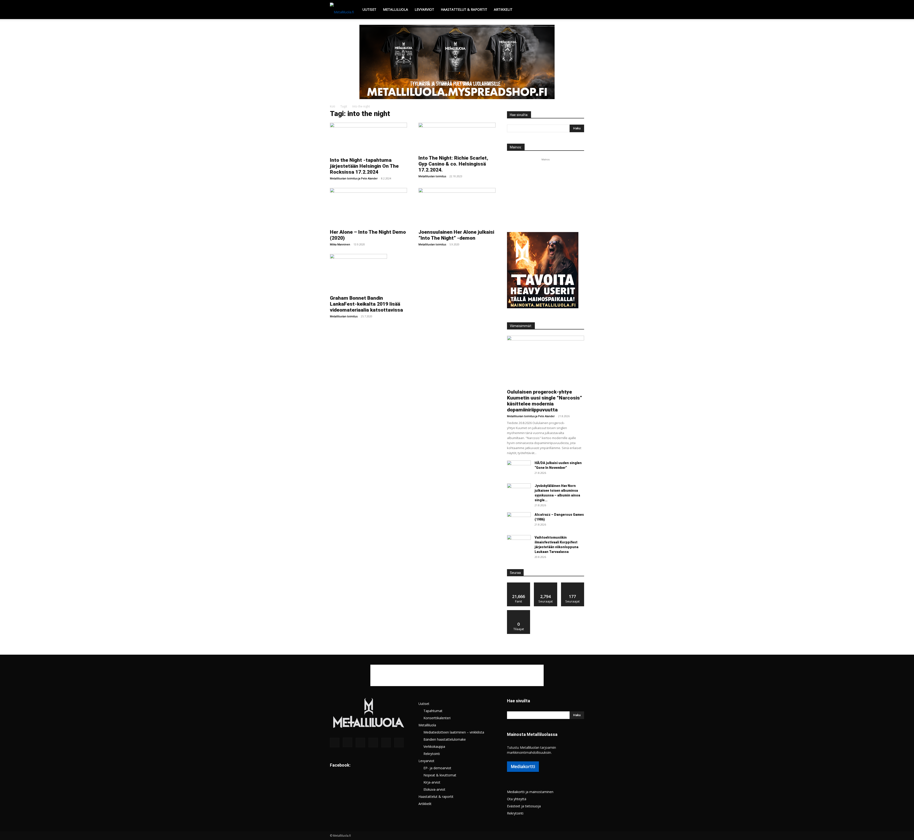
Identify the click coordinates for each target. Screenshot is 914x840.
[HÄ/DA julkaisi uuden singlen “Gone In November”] (519, 468)
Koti (332, 106)
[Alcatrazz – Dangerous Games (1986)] (519, 520)
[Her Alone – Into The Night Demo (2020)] (368, 207)
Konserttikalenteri (437, 718)
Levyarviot (424, 9)
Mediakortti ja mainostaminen (530, 791)
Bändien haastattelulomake (444, 739)
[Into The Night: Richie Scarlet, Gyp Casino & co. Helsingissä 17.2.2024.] (457, 137)
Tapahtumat (432, 710)
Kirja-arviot (431, 782)
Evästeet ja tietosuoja (524, 806)
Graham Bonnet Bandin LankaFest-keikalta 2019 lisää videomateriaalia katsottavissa (366, 304)
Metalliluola (395, 9)
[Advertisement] (545, 192)
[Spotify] (373, 742)
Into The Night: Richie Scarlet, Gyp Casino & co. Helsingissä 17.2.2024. (453, 164)
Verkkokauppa (434, 746)
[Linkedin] (360, 742)
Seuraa (546, 584)
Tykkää (519, 584)
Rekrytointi (431, 753)
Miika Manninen (340, 244)
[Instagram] (347, 742)
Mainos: (516, 147)
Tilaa (518, 612)
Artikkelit (503, 9)
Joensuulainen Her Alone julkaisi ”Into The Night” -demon (456, 235)
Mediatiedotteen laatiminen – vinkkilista (453, 732)
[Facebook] (334, 742)
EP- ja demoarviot (437, 768)
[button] (578, 10)
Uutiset (369, 9)
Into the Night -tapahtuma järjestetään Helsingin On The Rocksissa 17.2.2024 (364, 166)
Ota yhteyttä (516, 799)
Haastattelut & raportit (464, 9)
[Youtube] (399, 742)
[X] (386, 742)
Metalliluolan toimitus (344, 178)
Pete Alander (369, 178)
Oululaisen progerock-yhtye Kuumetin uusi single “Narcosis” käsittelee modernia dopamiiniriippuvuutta (544, 401)
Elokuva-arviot (434, 789)
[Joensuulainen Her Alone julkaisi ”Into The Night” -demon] (457, 207)
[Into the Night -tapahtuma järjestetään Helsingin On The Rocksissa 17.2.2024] (368, 138)
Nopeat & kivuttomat (439, 775)
